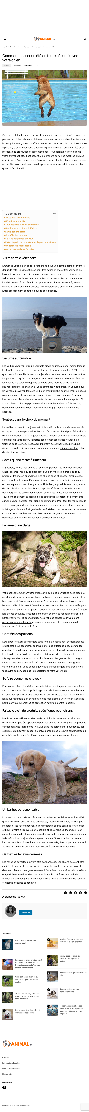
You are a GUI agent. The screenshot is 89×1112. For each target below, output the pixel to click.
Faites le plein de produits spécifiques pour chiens (30, 242)
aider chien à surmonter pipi (40, 407)
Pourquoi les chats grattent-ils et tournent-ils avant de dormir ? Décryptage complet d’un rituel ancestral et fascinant (28, 964)
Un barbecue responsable (18, 246)
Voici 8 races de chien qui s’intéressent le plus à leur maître (70, 958)
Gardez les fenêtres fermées (19, 249)
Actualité (13, 47)
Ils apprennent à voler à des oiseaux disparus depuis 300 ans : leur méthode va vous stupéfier (71, 1010)
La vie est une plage (15, 232)
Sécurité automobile (15, 221)
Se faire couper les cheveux (19, 238)
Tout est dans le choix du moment (22, 224)
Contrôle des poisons (16, 235)
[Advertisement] (44, 17)
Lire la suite (25, 912)
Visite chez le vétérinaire (17, 217)
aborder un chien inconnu (16, 846)
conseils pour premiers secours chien (22, 513)
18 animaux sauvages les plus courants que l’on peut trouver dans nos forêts (27, 996)
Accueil (4, 47)
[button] (5, 39)
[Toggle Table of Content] (53, 213)
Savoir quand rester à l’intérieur (21, 228)
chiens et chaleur (69, 448)
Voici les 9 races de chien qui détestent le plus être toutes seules (26, 979)
